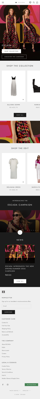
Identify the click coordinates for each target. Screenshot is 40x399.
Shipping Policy (6, 329)
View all (20, 281)
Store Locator (5, 350)
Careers (4, 353)
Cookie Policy (6, 366)
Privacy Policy (6, 357)
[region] (20, 221)
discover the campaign (14, 57)
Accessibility (5, 335)
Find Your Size (6, 326)
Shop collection (11, 51)
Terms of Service (6, 369)
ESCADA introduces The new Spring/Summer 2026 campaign (19, 268)
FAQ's (3, 347)
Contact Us (5, 322)
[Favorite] (30, 2)
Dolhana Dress (14, 187)
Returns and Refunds (7, 332)
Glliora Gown (13, 105)
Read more (8, 275)
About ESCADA (6, 344)
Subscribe (20, 392)
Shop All (20, 115)
